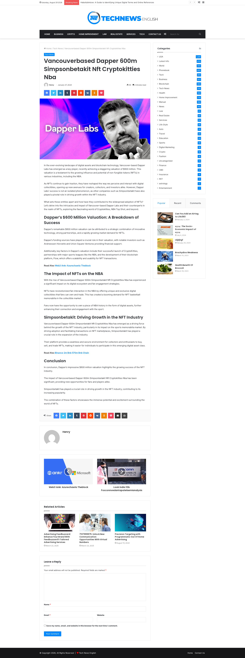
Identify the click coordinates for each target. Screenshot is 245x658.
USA (161, 57)
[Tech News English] (122, 17)
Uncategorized (165, 161)
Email (47, 615)
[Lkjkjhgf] (165, 243)
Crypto (71, 34)
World (161, 66)
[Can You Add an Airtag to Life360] (165, 217)
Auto (161, 129)
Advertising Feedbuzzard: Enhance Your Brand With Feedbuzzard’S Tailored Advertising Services (57, 538)
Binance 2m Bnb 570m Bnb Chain (72, 352)
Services (130, 34)
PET (161, 179)
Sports (162, 143)
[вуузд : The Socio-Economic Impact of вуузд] (165, 230)
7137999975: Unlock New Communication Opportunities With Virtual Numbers (93, 538)
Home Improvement (89, 34)
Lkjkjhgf (179, 239)
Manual (162, 102)
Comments (195, 203)
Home (47, 34)
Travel (162, 134)
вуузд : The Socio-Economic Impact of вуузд (185, 229)
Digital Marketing (166, 147)
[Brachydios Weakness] (165, 256)
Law (105, 34)
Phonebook (164, 70)
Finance (162, 165)
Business (58, 34)
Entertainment (165, 188)
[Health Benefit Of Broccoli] (165, 269)
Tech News (58, 48)
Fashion (162, 156)
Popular (161, 203)
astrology (163, 183)
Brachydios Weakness (186, 252)
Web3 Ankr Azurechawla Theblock (73, 265)
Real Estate (116, 34)
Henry (51, 85)
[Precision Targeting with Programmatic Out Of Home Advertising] (130, 522)
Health (162, 93)
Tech (142, 34)
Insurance (163, 174)
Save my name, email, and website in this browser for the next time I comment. (82, 626)
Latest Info (164, 61)
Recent (177, 203)
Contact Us (155, 34)
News (161, 106)
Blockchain (164, 84)
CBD (161, 170)
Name (47, 604)
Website (100, 615)
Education (163, 138)
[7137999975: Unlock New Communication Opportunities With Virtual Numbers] (95, 522)
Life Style (163, 124)
